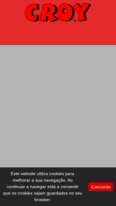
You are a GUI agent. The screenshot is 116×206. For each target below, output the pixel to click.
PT (101, 32)
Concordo (100, 186)
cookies (56, 173)
